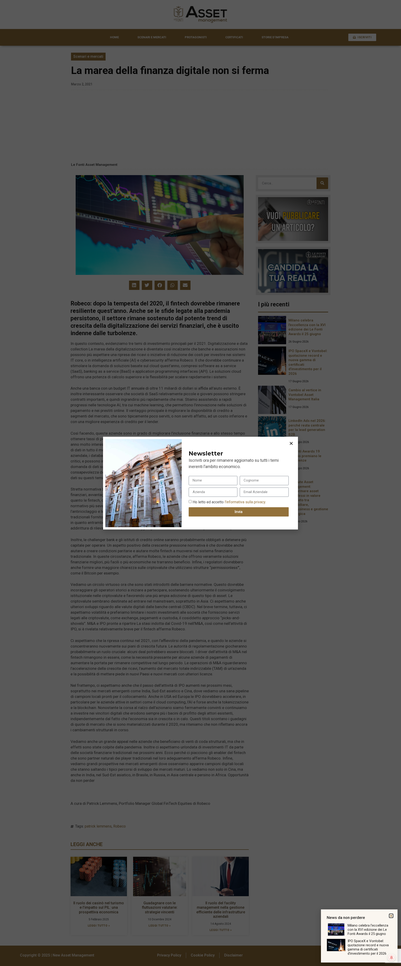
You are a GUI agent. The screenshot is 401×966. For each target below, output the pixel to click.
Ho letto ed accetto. (229, 502)
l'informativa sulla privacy (244, 502)
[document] (200, 483)
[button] (291, 443)
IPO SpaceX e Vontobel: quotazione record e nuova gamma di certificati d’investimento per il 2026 (368, 947)
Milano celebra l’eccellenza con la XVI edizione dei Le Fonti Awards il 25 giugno (368, 929)
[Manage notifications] (391, 957)
